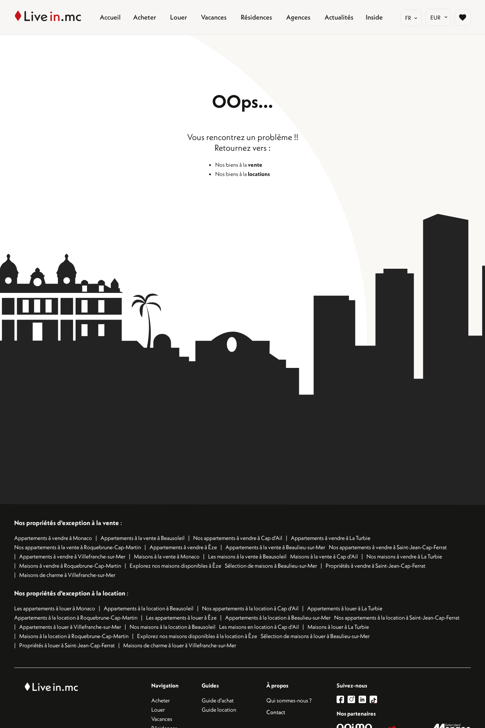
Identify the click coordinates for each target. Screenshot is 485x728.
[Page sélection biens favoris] (462, 17)
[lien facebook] (342, 699)
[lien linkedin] (364, 699)
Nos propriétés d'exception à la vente (66, 523)
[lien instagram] (353, 699)
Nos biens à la (238, 164)
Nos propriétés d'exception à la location (69, 593)
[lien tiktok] (373, 699)
